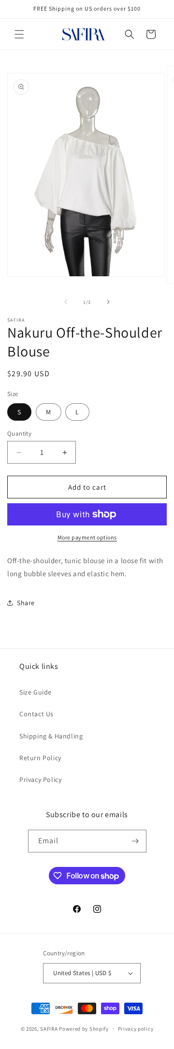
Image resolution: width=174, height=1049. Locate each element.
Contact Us (36, 713)
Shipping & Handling (51, 736)
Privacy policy (136, 1028)
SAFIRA (49, 1028)
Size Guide (35, 692)
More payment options (87, 537)
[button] (19, 34)
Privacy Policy (40, 779)
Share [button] (26, 602)
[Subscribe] (135, 841)
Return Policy (40, 757)
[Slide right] (108, 301)
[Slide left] (65, 301)
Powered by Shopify (84, 1028)
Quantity (19, 433)
